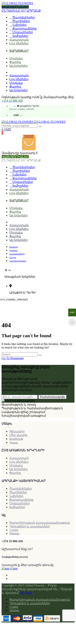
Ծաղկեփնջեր (23, 17)
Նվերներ (19, 24)
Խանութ (16, 438)
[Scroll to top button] (70, 608)
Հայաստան (19, 39)
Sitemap (14, 533)
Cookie (13, 530)
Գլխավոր (17, 431)
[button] (38, 272)
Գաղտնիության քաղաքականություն (39, 522)
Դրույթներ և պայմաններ (29, 526)
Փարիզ (15, 62)
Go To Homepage (13, 358)
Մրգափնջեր (22, 32)
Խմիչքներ (20, 36)
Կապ (13, 442)
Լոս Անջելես (18, 43)
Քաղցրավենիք (24, 28)
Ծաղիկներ (21, 21)
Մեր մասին (18, 435)
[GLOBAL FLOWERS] (17, 3)
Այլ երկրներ (18, 65)
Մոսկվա (16, 58)
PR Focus (26, 592)
